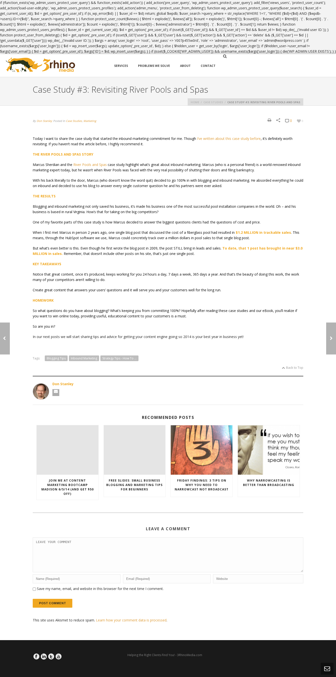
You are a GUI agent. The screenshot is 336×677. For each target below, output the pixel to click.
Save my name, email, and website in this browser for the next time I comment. (100, 588)
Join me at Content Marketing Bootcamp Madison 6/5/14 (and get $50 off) (67, 487)
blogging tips (56, 358)
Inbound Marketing (84, 358)
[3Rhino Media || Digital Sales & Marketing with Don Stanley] (40, 65)
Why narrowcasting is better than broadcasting (268, 482)
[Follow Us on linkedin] (44, 657)
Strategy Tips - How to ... (119, 358)
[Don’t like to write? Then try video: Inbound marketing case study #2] (5, 338)
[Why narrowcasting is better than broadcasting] (269, 450)
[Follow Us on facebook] (36, 657)
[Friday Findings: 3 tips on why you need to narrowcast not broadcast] (201, 450)
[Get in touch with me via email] (55, 392)
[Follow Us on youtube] (58, 657)
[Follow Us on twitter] (51, 657)
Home (195, 102)
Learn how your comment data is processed (131, 620)
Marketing (89, 121)
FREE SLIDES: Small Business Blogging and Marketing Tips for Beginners (134, 484)
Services (121, 66)
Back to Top (294, 367)
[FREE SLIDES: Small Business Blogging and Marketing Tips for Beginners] (135, 450)
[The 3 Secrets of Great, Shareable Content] (331, 338)
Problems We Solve (154, 66)
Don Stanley (44, 121)
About (185, 66)
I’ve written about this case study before (229, 138)
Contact (208, 66)
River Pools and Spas (90, 164)
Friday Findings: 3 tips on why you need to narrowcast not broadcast (202, 484)
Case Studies (213, 102)
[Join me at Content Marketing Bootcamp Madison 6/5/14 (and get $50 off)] (67, 450)
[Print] (269, 120)
